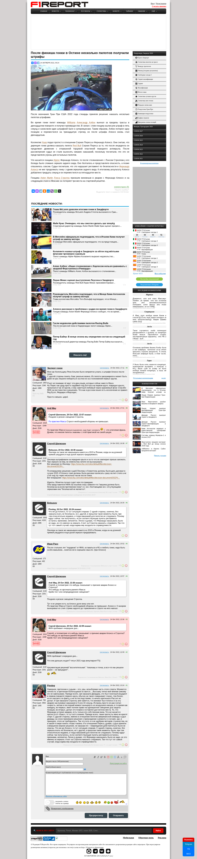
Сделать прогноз (159, 6)
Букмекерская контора (149, 163)
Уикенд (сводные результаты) (148, 71)
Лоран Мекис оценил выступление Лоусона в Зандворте (83, 280)
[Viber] (52, 191)
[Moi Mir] (48, 191)
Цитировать (104, 368)
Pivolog (51, 685)
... (126, 803)
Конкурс (116, 11)
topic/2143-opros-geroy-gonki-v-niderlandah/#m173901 (149, 323)
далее (163, 378)
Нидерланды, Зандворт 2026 (143, 53)
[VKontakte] (33, 191)
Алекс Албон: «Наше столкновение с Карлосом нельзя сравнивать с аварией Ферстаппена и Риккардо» (90, 267)
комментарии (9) (121, 187)
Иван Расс (52, 544)
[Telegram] (38, 63)
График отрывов (143, 118)
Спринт (140, 83)
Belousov (52, 503)
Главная (43, 11)
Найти (158, 831)
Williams (71, 122)
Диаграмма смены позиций (147, 122)
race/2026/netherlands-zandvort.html (144, 308)
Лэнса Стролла (62, 178)
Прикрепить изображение (62, 808)
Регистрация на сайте (118, 763)
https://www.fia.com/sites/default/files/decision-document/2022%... (91, 478)
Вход (153, 4)
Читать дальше (160, 456)
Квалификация (143, 88)
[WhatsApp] (55, 191)
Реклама (162, 838)
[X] (59, 191)
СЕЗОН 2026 (138, 136)
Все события (160, 274)
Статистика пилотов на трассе (148, 62)
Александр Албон (86, 122)
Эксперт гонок (54, 368)
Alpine (56, 160)
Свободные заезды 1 (145, 75)
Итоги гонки (142, 92)
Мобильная (128, 838)
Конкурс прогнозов (144, 66)
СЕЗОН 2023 (138, 149)
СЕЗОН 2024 (138, 145)
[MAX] (35, 63)
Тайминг (129, 11)
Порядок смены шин (145, 105)
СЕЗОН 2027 (138, 131)
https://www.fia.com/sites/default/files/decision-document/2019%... (79, 465)
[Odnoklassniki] (44, 191)
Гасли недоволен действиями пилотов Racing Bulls (80, 323)
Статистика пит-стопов (145, 101)
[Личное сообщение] (34, 390)
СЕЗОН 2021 (138, 159)
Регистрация (161, 4)
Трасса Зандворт (143, 58)
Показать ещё (80, 355)
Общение (141, 11)
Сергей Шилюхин (56, 443)
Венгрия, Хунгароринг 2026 (143, 127)
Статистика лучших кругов (147, 96)
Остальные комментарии (143, 378)
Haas (44, 142)
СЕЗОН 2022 (138, 154)
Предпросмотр (96, 815)
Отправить (118, 815)
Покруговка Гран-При (145, 109)
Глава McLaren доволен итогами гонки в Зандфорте (81, 209)
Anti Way (51, 408)
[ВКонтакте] (32, 63)
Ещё (153, 11)
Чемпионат (70, 11)
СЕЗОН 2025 (138, 140)
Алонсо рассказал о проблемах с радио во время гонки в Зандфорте (90, 309)
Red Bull (77, 145)
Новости (55, 11)
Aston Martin (46, 178)
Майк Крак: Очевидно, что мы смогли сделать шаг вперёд (84, 223)
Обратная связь (146, 838)
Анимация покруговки (145, 114)
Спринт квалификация (145, 79)
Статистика (101, 11)
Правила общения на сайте (56, 796)
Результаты (85, 11)
